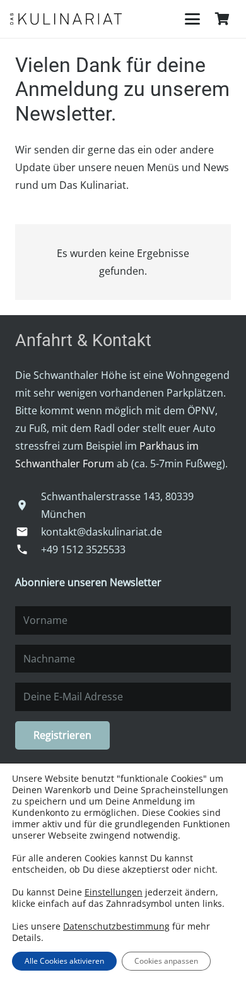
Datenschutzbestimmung (116, 926)
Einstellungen (114, 892)
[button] (192, 19)
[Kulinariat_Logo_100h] (66, 19)
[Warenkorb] (222, 19)
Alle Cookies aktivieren (64, 960)
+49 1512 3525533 (83, 549)
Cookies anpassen (166, 960)
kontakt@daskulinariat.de (101, 532)
